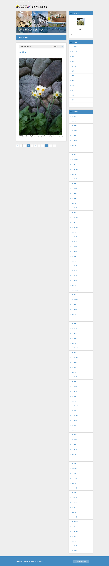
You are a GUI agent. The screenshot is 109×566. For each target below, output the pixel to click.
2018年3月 (74, 145)
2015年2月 (74, 280)
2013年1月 (74, 401)
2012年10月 (75, 415)
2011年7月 (74, 488)
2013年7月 (74, 372)
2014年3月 (74, 333)
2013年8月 (74, 367)
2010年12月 (75, 521)
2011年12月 (75, 463)
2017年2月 (74, 208)
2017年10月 (75, 169)
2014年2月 (74, 338)
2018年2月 (74, 150)
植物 (62, 46)
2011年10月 (75, 473)
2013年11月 (75, 352)
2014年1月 (74, 343)
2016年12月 (75, 217)
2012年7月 (74, 430)
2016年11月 (75, 222)
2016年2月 (74, 266)
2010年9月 (74, 536)
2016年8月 (74, 237)
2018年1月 (74, 154)
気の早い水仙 (24, 52)
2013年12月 (75, 348)
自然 (73, 90)
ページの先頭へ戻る (81, 561)
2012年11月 (75, 410)
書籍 (73, 71)
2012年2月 (74, 454)
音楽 (73, 100)
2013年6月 (74, 377)
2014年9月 (74, 304)
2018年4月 (74, 140)
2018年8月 (74, 121)
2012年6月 (74, 435)
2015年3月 (74, 275)
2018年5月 (74, 135)
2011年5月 (74, 497)
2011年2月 (74, 512)
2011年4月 (74, 502)
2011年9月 (74, 478)
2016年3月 (74, 261)
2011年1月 (74, 517)
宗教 (73, 56)
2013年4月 (74, 386)
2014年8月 (74, 309)
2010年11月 (75, 526)
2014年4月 (74, 328)
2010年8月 (74, 541)
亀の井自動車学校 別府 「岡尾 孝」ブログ (31, 30)
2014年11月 (75, 294)
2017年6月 (74, 188)
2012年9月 (74, 420)
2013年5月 (74, 381)
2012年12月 (75, 406)
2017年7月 (74, 183)
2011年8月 (74, 483)
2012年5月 (74, 439)
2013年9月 (74, 362)
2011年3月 (74, 507)
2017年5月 (74, 193)
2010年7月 (74, 546)
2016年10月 (75, 227)
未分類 (73, 75)
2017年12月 (75, 159)
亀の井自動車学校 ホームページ (24, 1)
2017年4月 (74, 198)
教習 (73, 61)
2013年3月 (74, 391)
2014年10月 (75, 299)
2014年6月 (74, 319)
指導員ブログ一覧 (39, 1)
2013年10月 (75, 357)
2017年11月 (75, 164)
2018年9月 (74, 116)
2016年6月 (74, 246)
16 (50, 145)
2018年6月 (74, 130)
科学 (73, 80)
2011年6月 (74, 492)
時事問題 (74, 66)
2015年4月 (74, 270)
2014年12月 (75, 290)
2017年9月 (74, 174)
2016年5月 (74, 251)
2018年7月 (74, 126)
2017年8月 (74, 179)
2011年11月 (74, 468)
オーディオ (74, 51)
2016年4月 (74, 256)
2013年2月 (74, 396)
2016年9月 (74, 232)
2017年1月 (74, 212)
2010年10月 (75, 531)
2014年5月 (74, 323)
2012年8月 (74, 425)
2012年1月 (74, 459)
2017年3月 (74, 203)
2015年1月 (74, 285)
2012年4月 (74, 444)
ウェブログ (74, 46)
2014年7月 (74, 314)
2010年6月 (74, 550)
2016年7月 (74, 241)
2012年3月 (74, 449)
